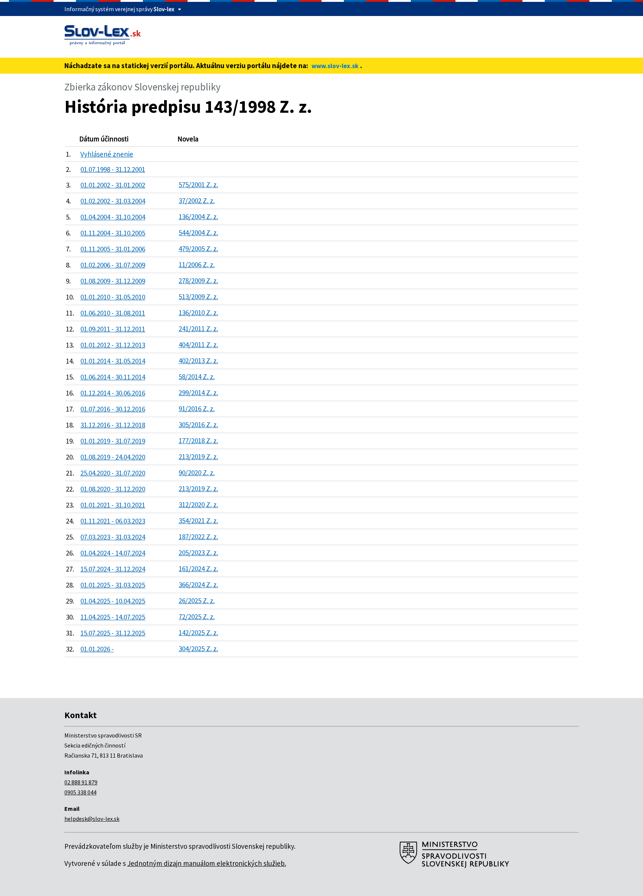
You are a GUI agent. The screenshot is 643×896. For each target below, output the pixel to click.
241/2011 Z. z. (198, 328)
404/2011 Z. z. (198, 344)
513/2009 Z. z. (198, 296)
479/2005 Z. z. (198, 248)
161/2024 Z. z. (198, 568)
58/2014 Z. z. (197, 376)
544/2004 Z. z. (198, 232)
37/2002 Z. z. (197, 200)
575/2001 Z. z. (198, 184)
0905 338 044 (80, 792)
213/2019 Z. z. (198, 456)
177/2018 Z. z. (198, 440)
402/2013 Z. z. (198, 360)
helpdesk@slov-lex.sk (91, 818)
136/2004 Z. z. (198, 216)
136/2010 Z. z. (198, 312)
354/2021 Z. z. (198, 520)
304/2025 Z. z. (198, 648)
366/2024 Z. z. (198, 584)
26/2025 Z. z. (197, 600)
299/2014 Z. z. (198, 392)
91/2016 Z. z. (197, 408)
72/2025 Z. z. (197, 616)
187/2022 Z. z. (198, 536)
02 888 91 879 (80, 782)
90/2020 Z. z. (197, 472)
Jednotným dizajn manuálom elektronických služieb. (206, 863)
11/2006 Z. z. (197, 264)
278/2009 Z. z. (198, 280)
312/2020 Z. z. (198, 504)
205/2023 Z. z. (198, 552)
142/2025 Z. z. (198, 632)
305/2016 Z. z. (198, 424)
